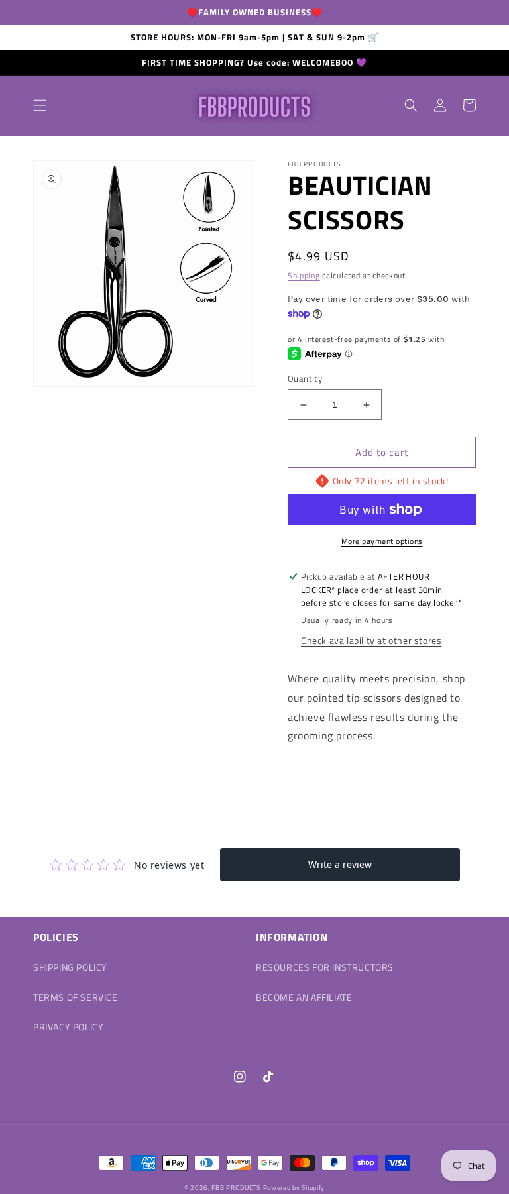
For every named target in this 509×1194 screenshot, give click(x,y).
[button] (39, 105)
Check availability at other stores (371, 640)
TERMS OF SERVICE (75, 997)
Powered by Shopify (294, 1188)
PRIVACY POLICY (68, 1027)
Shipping (304, 275)
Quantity (305, 378)
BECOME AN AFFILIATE (304, 997)
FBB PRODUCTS (235, 1188)
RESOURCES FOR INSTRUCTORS (325, 967)
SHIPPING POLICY (70, 967)
